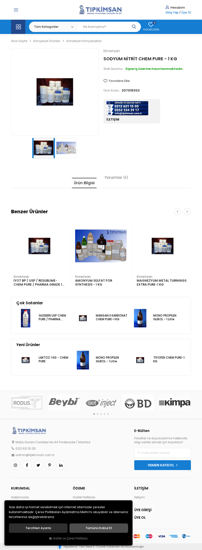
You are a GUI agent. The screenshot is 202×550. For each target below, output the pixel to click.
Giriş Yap (172, 12)
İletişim (139, 497)
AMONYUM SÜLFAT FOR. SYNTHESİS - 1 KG (94, 282)
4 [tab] (104, 414)
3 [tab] (101, 414)
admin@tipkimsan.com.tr (35, 455)
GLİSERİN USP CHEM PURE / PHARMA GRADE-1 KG (52, 317)
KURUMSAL (20, 488)
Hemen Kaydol (161, 465)
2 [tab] (98, 414)
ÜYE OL (140, 517)
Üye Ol (186, 12)
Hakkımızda (20, 497)
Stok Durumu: (113, 68)
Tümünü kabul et (98, 528)
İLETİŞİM (141, 488)
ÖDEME (79, 488)
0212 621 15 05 (26, 448)
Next (187, 211)
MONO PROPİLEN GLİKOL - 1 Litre (164, 317)
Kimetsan (21, 276)
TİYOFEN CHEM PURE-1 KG (169, 359)
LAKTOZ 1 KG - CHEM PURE (53, 359)
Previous (177, 211)
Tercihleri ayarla (38, 528)
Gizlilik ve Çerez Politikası (70, 538)
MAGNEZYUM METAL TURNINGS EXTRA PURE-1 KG (161, 282)
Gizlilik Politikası (84, 497)
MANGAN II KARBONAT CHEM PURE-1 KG (111, 317)
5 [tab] (108, 414)
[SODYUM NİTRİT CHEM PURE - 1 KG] (54, 91)
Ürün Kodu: (111, 90)
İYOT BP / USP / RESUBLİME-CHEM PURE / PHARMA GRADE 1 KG (38, 283)
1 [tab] (94, 414)
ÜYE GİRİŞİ (143, 510)
